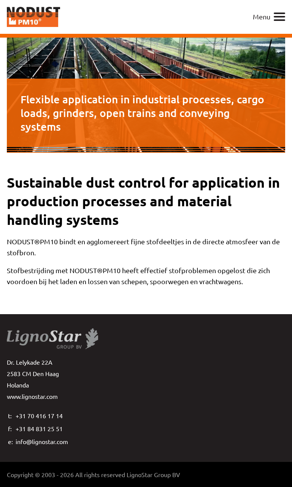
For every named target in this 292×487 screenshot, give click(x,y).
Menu (261, 17)
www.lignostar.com (32, 396)
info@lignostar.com (42, 441)
